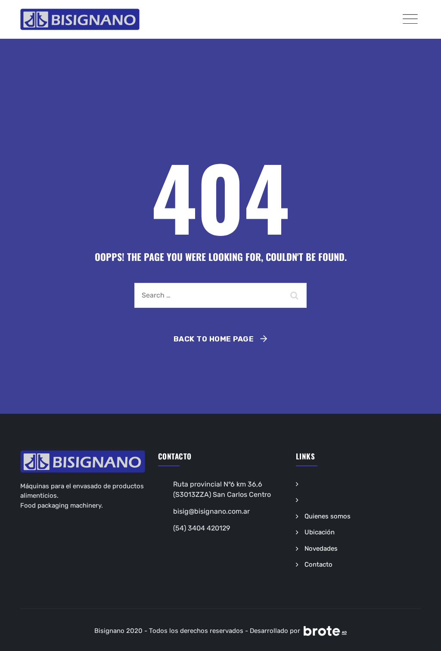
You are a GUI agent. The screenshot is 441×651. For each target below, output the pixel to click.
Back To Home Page (214, 339)
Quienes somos (327, 516)
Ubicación (319, 532)
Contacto (318, 564)
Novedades (321, 548)
